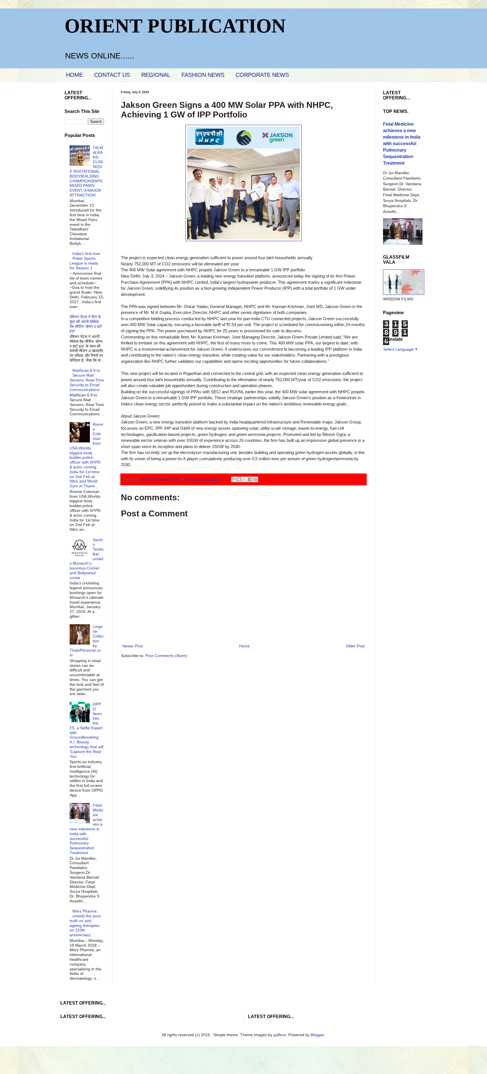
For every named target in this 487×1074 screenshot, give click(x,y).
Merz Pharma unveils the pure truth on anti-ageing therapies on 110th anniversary (85, 923)
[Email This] (234, 479)
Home (244, 646)
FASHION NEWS (202, 75)
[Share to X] (244, 479)
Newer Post (132, 646)
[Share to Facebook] (250, 479)
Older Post (355, 646)
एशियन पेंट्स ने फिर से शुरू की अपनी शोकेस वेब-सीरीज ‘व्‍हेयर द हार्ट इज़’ (86, 324)
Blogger (317, 1034)
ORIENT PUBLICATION (175, 26)
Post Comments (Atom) (166, 655)
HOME (74, 75)
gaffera (279, 1034)
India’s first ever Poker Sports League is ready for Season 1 (85, 260)
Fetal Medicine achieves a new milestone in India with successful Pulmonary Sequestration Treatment (87, 829)
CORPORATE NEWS (262, 75)
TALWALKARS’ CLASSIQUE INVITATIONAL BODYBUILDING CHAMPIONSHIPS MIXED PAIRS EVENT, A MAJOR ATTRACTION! (86, 171)
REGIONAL (155, 75)
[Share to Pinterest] (255, 479)
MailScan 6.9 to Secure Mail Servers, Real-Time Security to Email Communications (87, 380)
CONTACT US (112, 75)
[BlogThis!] (239, 479)
